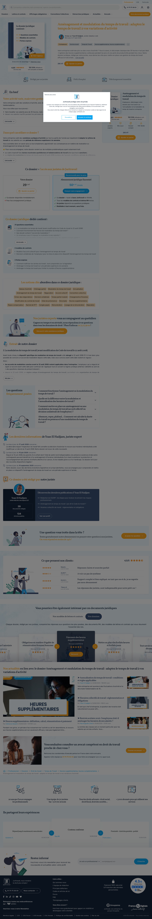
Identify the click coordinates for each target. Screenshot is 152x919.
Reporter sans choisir (50, 94)
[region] (76, 107)
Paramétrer (68, 117)
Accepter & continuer (84, 117)
